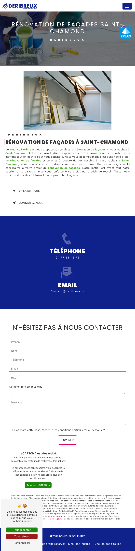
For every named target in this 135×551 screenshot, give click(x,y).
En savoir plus (29, 190)
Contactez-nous (31, 202)
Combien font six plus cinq (25, 386)
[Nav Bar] (127, 6)
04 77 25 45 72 (68, 257)
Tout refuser (21, 536)
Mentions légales (79, 543)
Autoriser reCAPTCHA (38, 485)
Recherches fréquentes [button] (68, 536)
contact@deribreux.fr (67, 291)
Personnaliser (22, 542)
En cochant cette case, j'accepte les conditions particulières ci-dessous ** (58, 430)
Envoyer (67, 440)
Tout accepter (22, 529)
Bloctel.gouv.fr (56, 519)
